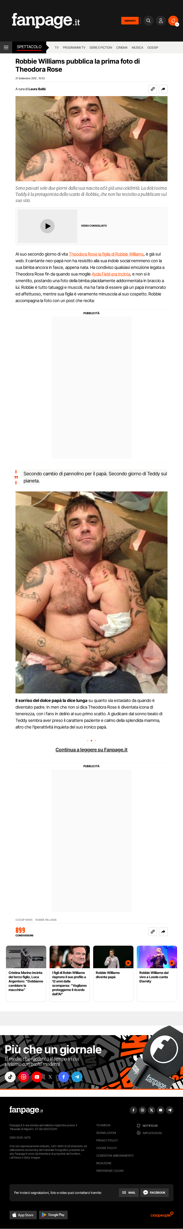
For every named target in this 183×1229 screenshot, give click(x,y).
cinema (121, 47)
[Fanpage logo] (40, 20)
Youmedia (103, 1125)
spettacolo (29, 46)
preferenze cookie (110, 1171)
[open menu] (6, 47)
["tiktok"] (10, 1076)
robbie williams (46, 920)
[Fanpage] (26, 1110)
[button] (163, 89)
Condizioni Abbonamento (115, 1155)
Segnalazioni (106, 1133)
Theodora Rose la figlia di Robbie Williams (106, 254)
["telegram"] (76, 1076)
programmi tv (74, 47)
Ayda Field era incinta (111, 273)
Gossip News (24, 920)
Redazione (104, 1163)
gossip (152, 47)
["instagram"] (23, 1076)
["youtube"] (36, 1076)
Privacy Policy (107, 1140)
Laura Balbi (37, 89)
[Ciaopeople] (162, 1216)
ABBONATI (130, 20)
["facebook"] (63, 1076)
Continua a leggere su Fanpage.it (91, 749)
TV (57, 47)
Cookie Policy (106, 1148)
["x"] (50, 1076)
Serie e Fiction (101, 47)
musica (137, 47)
